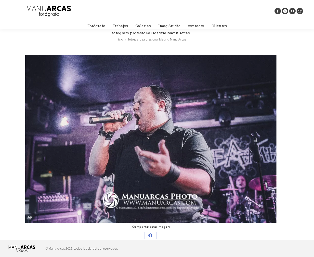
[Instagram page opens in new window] (285, 11)
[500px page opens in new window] (300, 11)
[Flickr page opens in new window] (292, 11)
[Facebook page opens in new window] (278, 11)
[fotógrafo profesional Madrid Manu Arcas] (150, 139)
